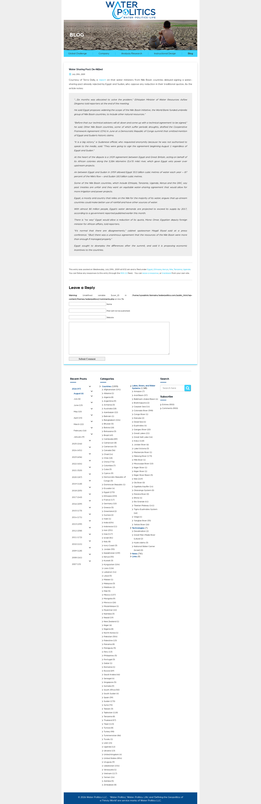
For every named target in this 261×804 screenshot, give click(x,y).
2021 (77, 470)
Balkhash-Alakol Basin (144, 399)
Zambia (107, 781)
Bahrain (107, 416)
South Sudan (110, 694)
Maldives (108, 587)
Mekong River (140, 456)
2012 (77, 531)
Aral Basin (138, 395)
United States (110, 758)
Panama (108, 644)
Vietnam (108, 773)
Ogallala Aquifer (141, 487)
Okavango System (142, 490)
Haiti (106, 519)
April (78, 418)
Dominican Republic (113, 485)
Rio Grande (139, 502)
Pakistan (108, 637)
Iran (105, 530)
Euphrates (139, 426)
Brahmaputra (140, 403)
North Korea (109, 633)
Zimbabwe (109, 785)
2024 (77, 450)
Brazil (106, 435)
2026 (76, 389)
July (77, 399)
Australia (108, 409)
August (79, 394)
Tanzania (178, 269)
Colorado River (141, 411)
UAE (106, 743)
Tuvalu (107, 739)
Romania (108, 667)
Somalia (107, 686)
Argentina (108, 401)
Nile (171, 269)
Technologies (138, 528)
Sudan (107, 701)
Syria (106, 705)
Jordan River (140, 445)
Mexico (107, 595)
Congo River (139, 414)
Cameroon (109, 443)
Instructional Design (165, 53)
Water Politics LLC (96, 797)
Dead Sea (138, 422)
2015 (77, 511)
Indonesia (108, 526)
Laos (106, 568)
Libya (106, 576)
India (106, 523)
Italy (106, 542)
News (134, 554)
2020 (77, 477)
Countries (106, 386)
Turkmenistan (110, 735)
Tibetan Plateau (141, 506)
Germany (108, 504)
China (106, 462)
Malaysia (108, 583)
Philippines (109, 656)
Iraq (105, 534)
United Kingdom (111, 754)
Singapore (108, 682)
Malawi (107, 580)
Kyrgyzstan (109, 564)
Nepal (106, 618)
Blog (190, 53)
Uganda (186, 269)
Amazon (138, 391)
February (80, 431)
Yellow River (139, 525)
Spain (106, 697)
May (78, 412)
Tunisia (107, 728)
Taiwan (107, 709)
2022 (77, 464)
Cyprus (107, 473)
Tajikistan (108, 713)
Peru (106, 652)
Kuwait (107, 561)
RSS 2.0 (124, 273)
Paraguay (108, 648)
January (79, 437)
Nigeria (107, 629)
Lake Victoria (140, 449)
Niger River (139, 468)
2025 (77, 444)
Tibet (106, 724)
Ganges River (140, 430)
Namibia (108, 614)
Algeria (107, 397)
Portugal (108, 659)
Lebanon (108, 572)
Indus (136, 441)
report (102, 80)
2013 (77, 524)
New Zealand (110, 621)
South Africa (109, 690)
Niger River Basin (142, 475)
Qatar (106, 663)
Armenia (108, 405)
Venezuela (109, 770)
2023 (77, 457)
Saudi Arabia (110, 675)
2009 (77, 551)
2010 (77, 544)
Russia (107, 671)
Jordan (107, 549)
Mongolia (108, 599)
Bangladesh (109, 420)
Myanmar (108, 610)
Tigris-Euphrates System (145, 509)
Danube (137, 418)
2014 (77, 517)
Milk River (138, 460)
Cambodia (108, 439)
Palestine (108, 640)
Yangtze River (140, 521)
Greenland (109, 511)
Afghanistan (109, 390)
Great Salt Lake (141, 437)
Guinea (107, 515)
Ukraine (107, 751)
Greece (107, 507)
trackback (166, 273)
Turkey (107, 732)
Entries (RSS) (168, 405)
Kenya (165, 269)
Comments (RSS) (170, 408)
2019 (77, 484)
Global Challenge (77, 53)
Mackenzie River (141, 452)
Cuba (106, 469)
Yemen (107, 777)
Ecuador (108, 488)
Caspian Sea (140, 407)
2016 (77, 504)
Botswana (108, 431)
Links (134, 557)
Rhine (136, 498)
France (107, 500)
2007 (76, 564)
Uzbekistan (109, 766)
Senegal (107, 678)
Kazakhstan (109, 553)
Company (104, 53)
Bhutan (107, 424)
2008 (77, 558)
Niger (106, 625)
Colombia (108, 466)
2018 (77, 491)
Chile (106, 458)
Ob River (138, 483)
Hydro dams (139, 543)
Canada (107, 450)
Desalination (140, 531)
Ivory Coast (109, 545)
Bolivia (107, 428)
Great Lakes (139, 433)
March (79, 424)
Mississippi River (141, 464)
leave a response (150, 273)
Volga (136, 517)
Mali (106, 591)
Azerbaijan (109, 412)
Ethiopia (157, 269)
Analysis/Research (131, 53)
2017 (77, 497)
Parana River (140, 494)
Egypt (150, 269)
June (78, 405)
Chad (106, 454)
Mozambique (110, 606)
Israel (106, 538)
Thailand (108, 720)
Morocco (108, 602)
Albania (107, 393)
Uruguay (108, 762)
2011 (77, 537)
